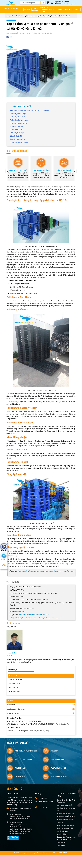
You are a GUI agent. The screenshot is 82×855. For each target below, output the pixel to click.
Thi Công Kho (36, 33)
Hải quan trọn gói (25, 33)
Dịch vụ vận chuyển (12, 33)
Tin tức (18, 16)
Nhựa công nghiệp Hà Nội (19, 142)
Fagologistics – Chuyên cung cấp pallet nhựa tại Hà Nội (29, 110)
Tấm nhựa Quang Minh (18, 139)
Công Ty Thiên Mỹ (16, 136)
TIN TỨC (60, 9)
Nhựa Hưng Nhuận (16, 126)
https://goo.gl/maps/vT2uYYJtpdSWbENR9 (34, 615)
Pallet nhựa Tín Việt (17, 133)
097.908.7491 (20, 611)
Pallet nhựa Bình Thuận (18, 114)
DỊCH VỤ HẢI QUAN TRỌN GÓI (44, 9)
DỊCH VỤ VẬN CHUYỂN (11, 8)
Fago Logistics (49, 249)
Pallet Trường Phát (16, 130)
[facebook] (7, 37)
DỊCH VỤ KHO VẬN (35, 9)
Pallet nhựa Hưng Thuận (18, 123)
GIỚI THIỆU (27, 9)
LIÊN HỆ (76, 9)
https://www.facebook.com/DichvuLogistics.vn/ (41, 618)
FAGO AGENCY (63, 853)
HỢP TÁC (52, 9)
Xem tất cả (13, 675)
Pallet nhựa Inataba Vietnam (20, 120)
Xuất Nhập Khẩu (47, 33)
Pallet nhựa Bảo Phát (17, 117)
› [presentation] (75, 171)
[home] (10, 3)
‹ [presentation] (7, 171)
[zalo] (11, 37)
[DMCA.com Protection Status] (12, 838)
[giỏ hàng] (48, 2)
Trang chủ (9, 16)
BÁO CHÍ (67, 9)
